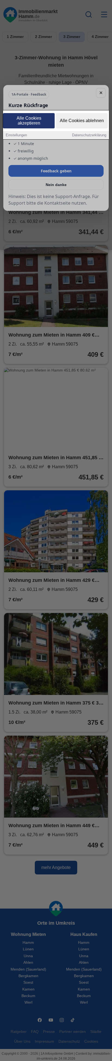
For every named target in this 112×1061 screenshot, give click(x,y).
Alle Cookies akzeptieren (29, 120)
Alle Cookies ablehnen (82, 120)
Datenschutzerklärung (89, 135)
